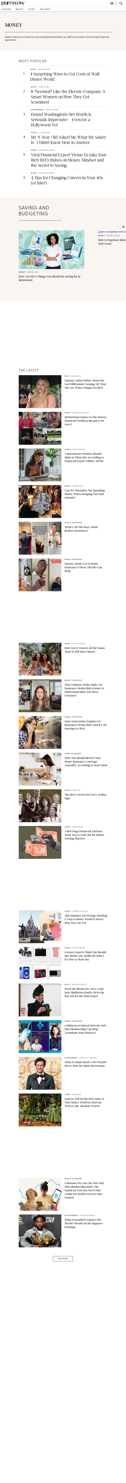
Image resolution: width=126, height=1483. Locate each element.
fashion (6, 9)
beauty (20, 9)
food (32, 9)
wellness (45, 9)
